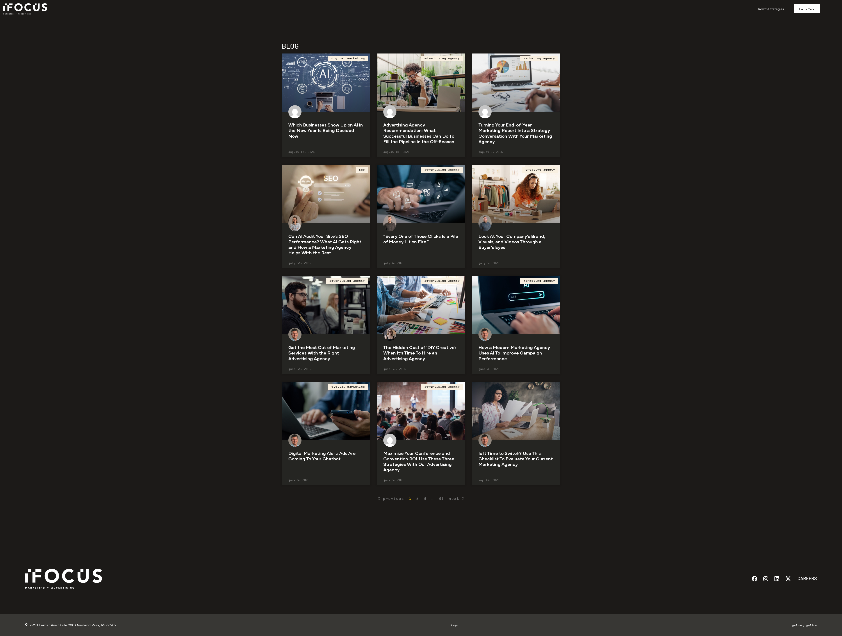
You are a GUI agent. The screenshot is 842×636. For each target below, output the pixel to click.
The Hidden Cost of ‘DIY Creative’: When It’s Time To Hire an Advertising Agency (419, 352)
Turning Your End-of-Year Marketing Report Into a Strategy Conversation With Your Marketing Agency (515, 132)
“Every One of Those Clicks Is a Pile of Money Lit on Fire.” (420, 238)
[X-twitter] (788, 578)
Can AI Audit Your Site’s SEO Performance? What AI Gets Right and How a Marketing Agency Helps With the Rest (324, 244)
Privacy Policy (804, 625)
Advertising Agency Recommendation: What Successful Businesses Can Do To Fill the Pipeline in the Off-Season (418, 132)
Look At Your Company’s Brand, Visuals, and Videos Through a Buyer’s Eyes (511, 241)
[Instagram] (766, 578)
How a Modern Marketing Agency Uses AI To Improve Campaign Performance (514, 352)
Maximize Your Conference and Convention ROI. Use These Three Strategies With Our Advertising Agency (418, 461)
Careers (807, 578)
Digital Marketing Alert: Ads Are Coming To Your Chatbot (322, 455)
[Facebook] (754, 578)
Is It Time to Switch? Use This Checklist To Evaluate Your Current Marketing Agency (515, 458)
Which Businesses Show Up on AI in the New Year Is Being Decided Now (325, 130)
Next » (456, 499)
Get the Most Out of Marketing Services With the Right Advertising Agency (321, 352)
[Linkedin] (777, 578)
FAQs (454, 625)
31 (441, 499)
